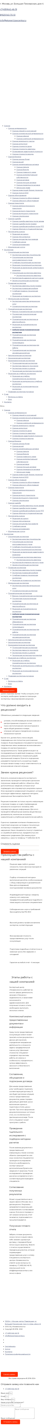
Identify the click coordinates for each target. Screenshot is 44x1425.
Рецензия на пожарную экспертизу (26, 296)
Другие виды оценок (16, 232)
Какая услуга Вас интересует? (12, 1402)
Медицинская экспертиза (18, 299)
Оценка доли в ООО (20, 193)
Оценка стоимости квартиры (23, 149)
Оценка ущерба (14, 219)
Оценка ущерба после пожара (24, 224)
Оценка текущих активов (26, 183)
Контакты (7, 402)
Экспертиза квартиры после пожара (26, 286)
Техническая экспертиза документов (27, 371)
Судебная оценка (19, 242)
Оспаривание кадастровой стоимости (27, 151)
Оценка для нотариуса (21, 237)
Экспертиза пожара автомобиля (25, 288)
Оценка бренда (22, 170)
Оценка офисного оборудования (25, 201)
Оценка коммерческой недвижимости (27, 133)
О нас (6, 394)
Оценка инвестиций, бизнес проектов (27, 190)
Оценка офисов (22, 136)
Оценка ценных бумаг (21, 159)
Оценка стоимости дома (22, 146)
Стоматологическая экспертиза (24, 306)
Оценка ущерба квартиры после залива (28, 221)
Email (3, 1396)
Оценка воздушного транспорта (25, 213)
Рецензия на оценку (20, 234)
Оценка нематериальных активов (25, 164)
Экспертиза (8, 250)
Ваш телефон (6, 1399)
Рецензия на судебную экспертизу (22, 374)
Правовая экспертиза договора (21, 392)
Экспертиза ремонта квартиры (28, 275)
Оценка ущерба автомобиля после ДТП (28, 226)
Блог (10, 399)
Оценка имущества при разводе (25, 239)
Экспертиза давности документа (25, 366)
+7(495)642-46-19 (8, 9)
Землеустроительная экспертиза (25, 281)
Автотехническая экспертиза (19, 355)
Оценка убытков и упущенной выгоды (27, 229)
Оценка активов (22, 180)
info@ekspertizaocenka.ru (13, 20)
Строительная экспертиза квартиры (26, 273)
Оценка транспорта (16, 203)
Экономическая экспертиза (19, 358)
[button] (22, 406)
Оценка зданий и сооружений (24, 131)
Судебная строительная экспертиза (26, 263)
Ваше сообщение (8, 1418)
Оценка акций (18, 162)
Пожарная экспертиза (17, 283)
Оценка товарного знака (26, 172)
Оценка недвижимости (17, 128)
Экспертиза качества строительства (26, 255)
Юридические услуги (16, 247)
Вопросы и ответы (15, 397)
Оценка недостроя (19, 144)
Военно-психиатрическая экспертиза (27, 312)
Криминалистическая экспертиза (21, 361)
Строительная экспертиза (18, 252)
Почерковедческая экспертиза (24, 363)
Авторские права (23, 188)
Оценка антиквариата (20, 245)
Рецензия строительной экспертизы (26, 265)
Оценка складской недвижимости (29, 139)
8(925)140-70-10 (7, 15)
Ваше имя (5, 1393)
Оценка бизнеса (14, 157)
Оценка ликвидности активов (28, 185)
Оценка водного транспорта (23, 211)
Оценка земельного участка (23, 141)
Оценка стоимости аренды (23, 154)
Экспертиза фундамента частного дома (27, 278)
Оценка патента (22, 167)
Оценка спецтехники (20, 216)
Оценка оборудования (17, 195)
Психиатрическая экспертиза (20, 309)
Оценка (7, 126)
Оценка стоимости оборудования (25, 198)
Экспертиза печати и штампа (23, 368)
